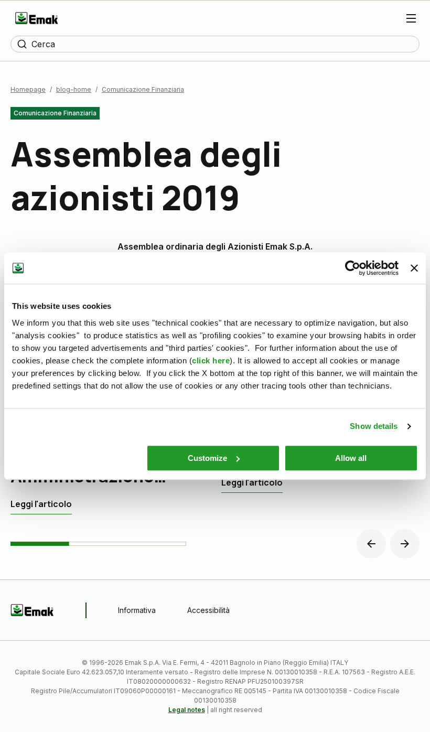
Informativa (137, 610)
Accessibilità (208, 610)
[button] (371, 543)
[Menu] (411, 18)
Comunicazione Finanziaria (143, 89)
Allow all (351, 458)
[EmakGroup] (36, 18)
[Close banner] (414, 268)
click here (211, 360)
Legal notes (186, 710)
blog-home (73, 89)
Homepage (28, 89)
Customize (207, 458)
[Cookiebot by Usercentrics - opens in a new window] (353, 268)
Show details (373, 426)
